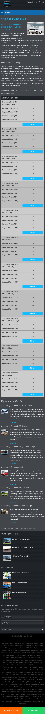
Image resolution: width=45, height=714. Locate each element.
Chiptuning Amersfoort (35, 660)
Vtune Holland (25, 699)
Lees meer (13, 422)
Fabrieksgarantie (31, 684)
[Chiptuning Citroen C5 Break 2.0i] (4, 493)
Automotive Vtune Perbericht (10, 662)
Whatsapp (35, 710)
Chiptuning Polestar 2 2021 (21, 556)
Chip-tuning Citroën (12, 528)
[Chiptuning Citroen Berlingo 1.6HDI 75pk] (4, 452)
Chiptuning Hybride (27, 643)
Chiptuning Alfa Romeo (27, 682)
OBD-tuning (18, 650)
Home (29, 2)
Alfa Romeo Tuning (37, 650)
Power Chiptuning (36, 687)
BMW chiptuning (39, 645)
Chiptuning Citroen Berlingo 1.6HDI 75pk (18, 447)
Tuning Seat (11, 691)
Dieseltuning (16, 660)
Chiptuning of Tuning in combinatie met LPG (16, 648)
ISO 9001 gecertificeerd (9, 665)
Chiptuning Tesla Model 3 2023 (22, 547)
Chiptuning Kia (24, 674)
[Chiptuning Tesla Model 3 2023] (7, 549)
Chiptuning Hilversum (24, 696)
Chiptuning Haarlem (35, 648)
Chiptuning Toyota (14, 674)
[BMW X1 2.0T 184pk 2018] (7, 541)
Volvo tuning (25, 670)
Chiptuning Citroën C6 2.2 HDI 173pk (16, 506)
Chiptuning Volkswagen (15, 645)
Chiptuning (6, 655)
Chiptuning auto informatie (17, 694)
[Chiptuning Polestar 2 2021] (7, 558)
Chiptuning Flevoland (8, 672)
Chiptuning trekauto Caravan (35, 653)
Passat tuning (27, 650)
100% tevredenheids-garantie (16, 684)
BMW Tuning (32, 665)
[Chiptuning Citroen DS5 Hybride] (4, 431)
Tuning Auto (35, 701)
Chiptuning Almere (22, 665)
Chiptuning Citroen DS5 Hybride (14, 426)
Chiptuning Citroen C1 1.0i (12, 467)
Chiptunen (4, 645)
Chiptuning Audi (7, 660)
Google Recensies (16, 679)
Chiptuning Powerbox (25, 662)
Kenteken (33, 699)
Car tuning (41, 694)
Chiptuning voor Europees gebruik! (26, 691)
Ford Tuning (4, 643)
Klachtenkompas (37, 662)
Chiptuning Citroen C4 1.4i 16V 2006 (16, 405)
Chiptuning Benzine (15, 643)
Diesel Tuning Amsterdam (12, 682)
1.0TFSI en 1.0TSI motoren (13, 670)
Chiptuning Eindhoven (22, 689)
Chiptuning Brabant (30, 672)
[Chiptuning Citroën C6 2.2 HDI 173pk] (4, 511)
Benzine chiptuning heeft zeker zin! (20, 657)
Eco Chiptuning (19, 672)
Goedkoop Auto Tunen (8, 650)
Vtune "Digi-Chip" (33, 677)
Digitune (41, 679)
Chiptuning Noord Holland (30, 679)
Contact (41, 2)
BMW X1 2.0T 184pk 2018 (21, 539)
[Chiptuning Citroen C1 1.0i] (4, 472)
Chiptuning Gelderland (10, 696)
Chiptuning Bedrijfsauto (8, 689)
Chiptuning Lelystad (20, 653)
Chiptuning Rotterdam (28, 655)
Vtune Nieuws (7, 567)
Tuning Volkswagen (15, 655)
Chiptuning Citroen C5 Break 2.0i (15, 488)
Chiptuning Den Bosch (36, 670)
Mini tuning (17, 701)
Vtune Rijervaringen (9, 534)
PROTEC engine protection (22, 687)
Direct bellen (12, 710)
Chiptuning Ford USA (7, 653)
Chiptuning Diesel (31, 694)
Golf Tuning (24, 660)
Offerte (32, 124)
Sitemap (34, 2)
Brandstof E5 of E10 (19, 592)
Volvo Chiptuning (35, 657)
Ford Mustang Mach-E (19, 582)
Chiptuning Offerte (26, 701)
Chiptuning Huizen (28, 645)
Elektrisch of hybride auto (20, 573)
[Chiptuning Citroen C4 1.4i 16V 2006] (4, 411)
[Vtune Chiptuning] (7, 5)
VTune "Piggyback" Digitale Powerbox (17, 667)
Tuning (8, 679)
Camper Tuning (38, 643)
